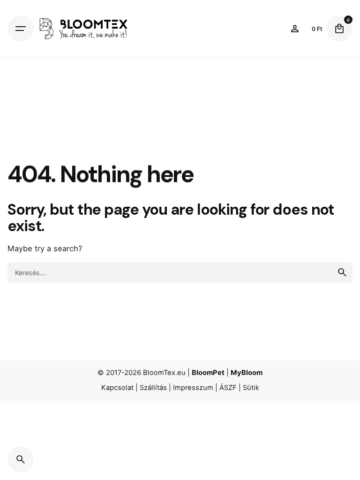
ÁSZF (228, 387)
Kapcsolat (117, 387)
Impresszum (193, 387)
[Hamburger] (21, 28)
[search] (342, 272)
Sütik (251, 387)
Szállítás (153, 387)
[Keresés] (21, 459)
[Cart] (339, 28)
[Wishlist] (295, 28)
